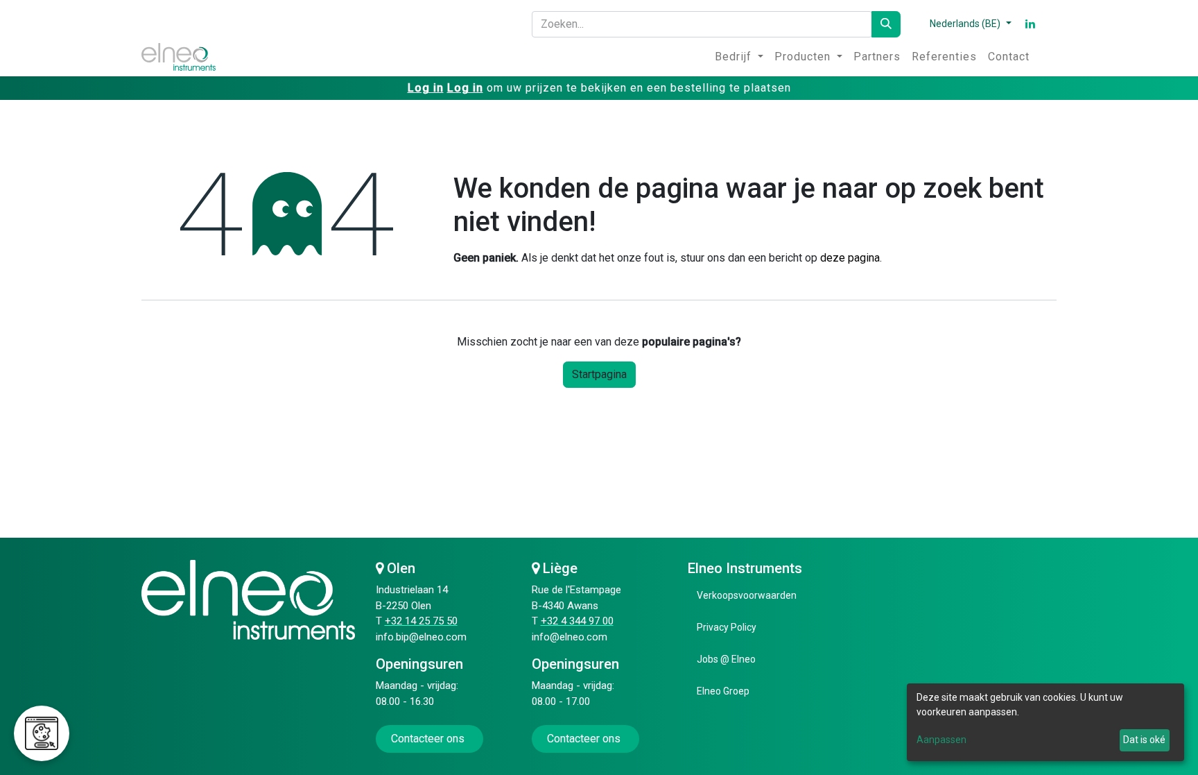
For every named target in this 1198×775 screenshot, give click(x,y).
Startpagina (599, 374)
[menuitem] (739, 57)
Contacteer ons (429, 738)
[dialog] (1045, 722)
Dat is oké (1144, 739)
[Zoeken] (886, 24)
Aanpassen (941, 739)
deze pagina (850, 257)
